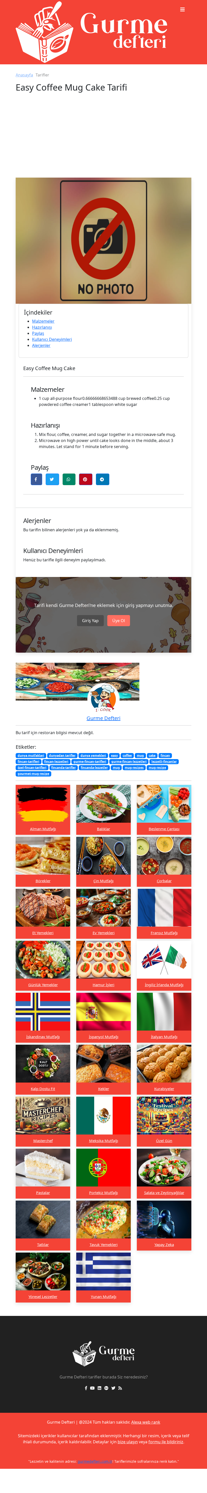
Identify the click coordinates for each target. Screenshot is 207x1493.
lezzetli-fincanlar (164, 761)
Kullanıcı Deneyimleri (52, 339)
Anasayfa (24, 75)
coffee (127, 755)
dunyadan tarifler (62, 755)
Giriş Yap (90, 620)
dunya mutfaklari (31, 755)
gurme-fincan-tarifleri (89, 761)
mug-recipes (134, 767)
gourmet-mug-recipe (33, 773)
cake (152, 755)
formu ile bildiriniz (165, 1442)
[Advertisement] (103, 139)
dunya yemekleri (93, 755)
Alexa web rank (145, 1422)
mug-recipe (157, 767)
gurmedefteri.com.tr (95, 1461)
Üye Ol (118, 620)
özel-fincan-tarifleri (32, 767)
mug (140, 755)
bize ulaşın (128, 1442)
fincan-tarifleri (28, 761)
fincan (165, 755)
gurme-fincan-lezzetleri (129, 761)
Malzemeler (43, 321)
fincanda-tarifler (63, 767)
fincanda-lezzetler (94, 767)
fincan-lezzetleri (56, 761)
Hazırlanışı (42, 327)
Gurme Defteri (103, 718)
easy (114, 755)
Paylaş (38, 333)
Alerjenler (41, 345)
